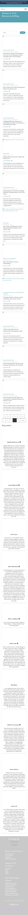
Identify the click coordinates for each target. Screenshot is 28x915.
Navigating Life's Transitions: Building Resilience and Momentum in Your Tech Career (14, 192)
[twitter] (20, 908)
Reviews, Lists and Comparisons (9, 258)
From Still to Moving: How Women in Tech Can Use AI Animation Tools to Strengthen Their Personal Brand (13, 55)
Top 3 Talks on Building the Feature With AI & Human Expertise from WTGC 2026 (12, 228)
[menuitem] (9, 853)
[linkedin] (12, 908)
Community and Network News (9, 292)
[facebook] (7, 908)
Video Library (6, 223)
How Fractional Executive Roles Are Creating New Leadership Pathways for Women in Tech (13, 399)
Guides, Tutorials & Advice (8, 50)
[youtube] (14, 910)
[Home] (3, 9)
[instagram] (16, 908)
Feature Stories (6, 153)
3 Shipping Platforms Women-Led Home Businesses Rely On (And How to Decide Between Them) (13, 123)
